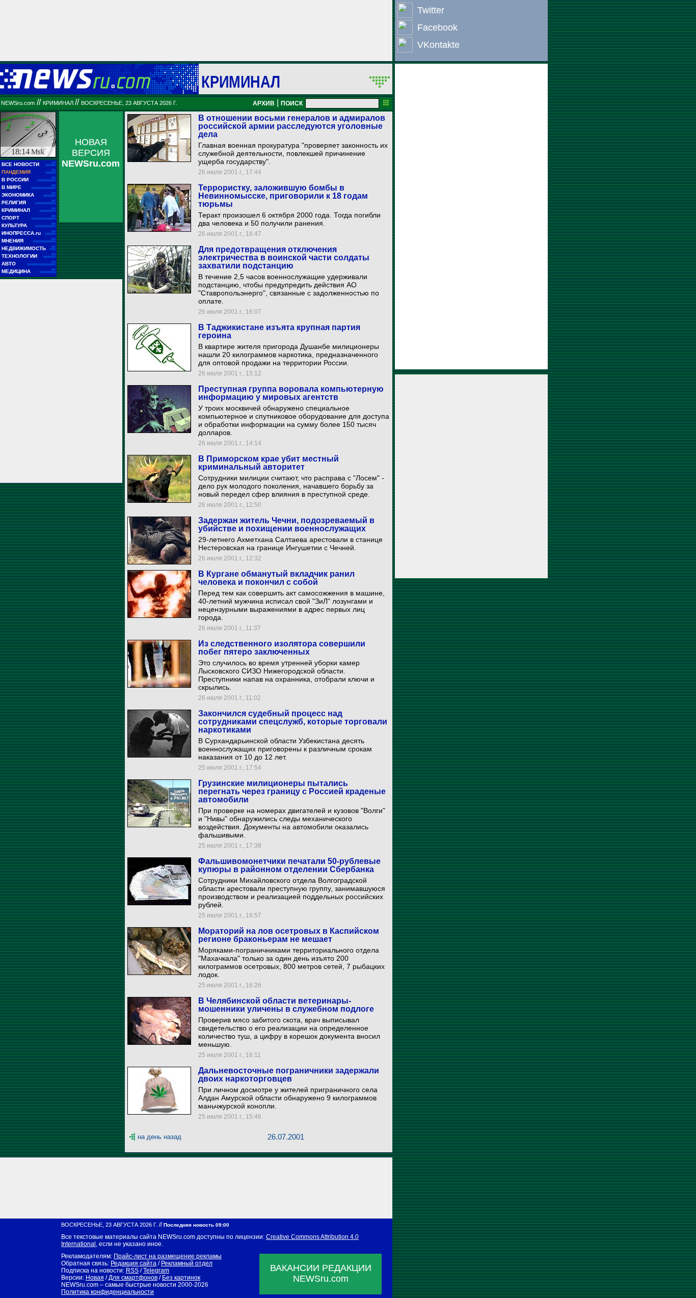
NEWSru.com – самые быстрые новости (118, 1284)
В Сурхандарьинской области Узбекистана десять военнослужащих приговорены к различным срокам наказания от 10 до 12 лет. (285, 749)
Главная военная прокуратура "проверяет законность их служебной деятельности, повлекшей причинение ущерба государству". (293, 153)
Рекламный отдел (186, 1263)
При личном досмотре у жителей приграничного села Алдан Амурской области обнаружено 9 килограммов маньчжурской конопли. (288, 1098)
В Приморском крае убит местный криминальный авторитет (268, 462)
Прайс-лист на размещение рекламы (168, 1256)
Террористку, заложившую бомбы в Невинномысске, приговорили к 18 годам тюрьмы (283, 195)
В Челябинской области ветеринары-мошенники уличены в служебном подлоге (286, 1004)
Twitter (430, 10)
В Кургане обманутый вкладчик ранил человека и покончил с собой (276, 578)
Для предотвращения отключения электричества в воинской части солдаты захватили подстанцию (283, 257)
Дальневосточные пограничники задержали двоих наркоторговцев (288, 1074)
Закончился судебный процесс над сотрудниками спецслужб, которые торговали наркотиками (292, 721)
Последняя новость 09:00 (196, 1225)
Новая (95, 1277)
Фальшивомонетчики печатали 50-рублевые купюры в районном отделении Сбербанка (289, 865)
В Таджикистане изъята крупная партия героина (279, 331)
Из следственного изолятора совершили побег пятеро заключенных (281, 647)
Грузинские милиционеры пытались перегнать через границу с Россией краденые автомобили (292, 791)
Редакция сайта (133, 1263)
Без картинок (181, 1277)
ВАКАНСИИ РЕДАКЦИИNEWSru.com (320, 1273)
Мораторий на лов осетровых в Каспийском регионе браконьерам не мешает (288, 935)
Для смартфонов (133, 1277)
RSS (132, 1270)
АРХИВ (264, 103)
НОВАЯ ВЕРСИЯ (91, 153)
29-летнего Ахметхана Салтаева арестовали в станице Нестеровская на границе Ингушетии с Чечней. (290, 543)
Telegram (156, 1270)
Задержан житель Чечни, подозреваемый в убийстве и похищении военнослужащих (286, 524)
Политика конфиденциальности (107, 1291)
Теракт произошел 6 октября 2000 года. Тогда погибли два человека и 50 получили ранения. (289, 219)
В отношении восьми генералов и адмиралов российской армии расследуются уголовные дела (291, 126)
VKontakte (438, 45)
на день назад (159, 1137)
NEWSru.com (18, 103)
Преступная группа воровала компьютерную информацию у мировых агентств (291, 393)
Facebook (437, 27)
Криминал (240, 81)
